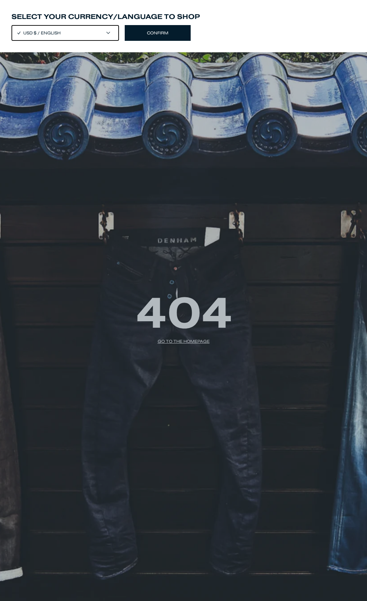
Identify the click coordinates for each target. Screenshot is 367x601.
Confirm (157, 32)
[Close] (183, 300)
